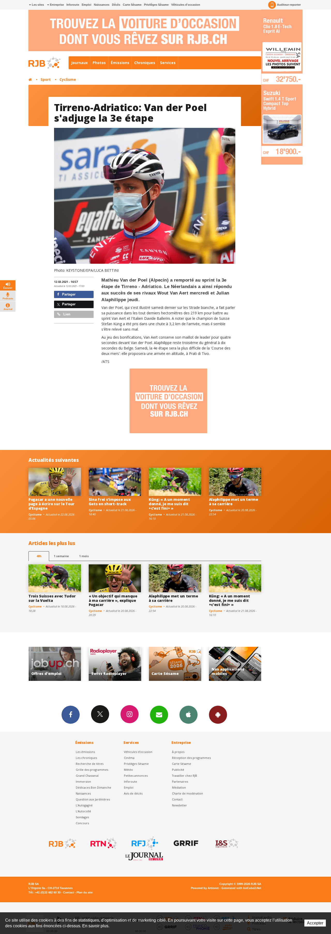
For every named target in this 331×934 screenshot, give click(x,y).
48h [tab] (38, 556)
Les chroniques (86, 757)
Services (168, 62)
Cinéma (129, 757)
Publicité (178, 769)
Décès (116, 4)
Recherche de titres (89, 763)
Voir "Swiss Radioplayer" (54, 664)
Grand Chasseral (87, 775)
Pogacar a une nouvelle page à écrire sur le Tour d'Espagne (51, 504)
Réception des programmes (191, 757)
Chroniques (144, 62)
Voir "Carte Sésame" (115, 664)
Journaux (79, 62)
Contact (177, 799)
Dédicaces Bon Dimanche (93, 787)
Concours (82, 823)
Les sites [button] (37, 4)
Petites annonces (136, 775)
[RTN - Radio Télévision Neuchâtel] (103, 843)
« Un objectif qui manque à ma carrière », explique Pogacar (113, 600)
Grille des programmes (92, 769)
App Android (218, 715)
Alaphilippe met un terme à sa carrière (233, 501)
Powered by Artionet (205, 888)
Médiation (179, 787)
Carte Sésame (132, 4)
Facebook (71, 715)
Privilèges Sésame (156, 4)
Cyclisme (67, 79)
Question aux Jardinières (93, 799)
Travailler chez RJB (184, 775)
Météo (128, 769)
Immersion (83, 781)
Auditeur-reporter (289, 4)
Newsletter (179, 805)
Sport (46, 79)
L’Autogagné (84, 805)
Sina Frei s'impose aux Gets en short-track (110, 501)
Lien (66, 314)
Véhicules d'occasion (185, 4)
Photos (99, 62)
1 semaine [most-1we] (61, 556)
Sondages (82, 817)
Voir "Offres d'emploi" (235, 664)
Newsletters (159, 715)
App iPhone (188, 715)
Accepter (315, 923)
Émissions (120, 62)
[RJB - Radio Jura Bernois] (62, 843)
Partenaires (180, 781)
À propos (178, 751)
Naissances (101, 4)
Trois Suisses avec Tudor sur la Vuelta (52, 598)
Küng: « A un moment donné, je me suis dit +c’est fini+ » (169, 504)
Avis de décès (133, 793)
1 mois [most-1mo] (84, 556)
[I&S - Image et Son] (226, 843)
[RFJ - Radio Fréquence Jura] (144, 843)
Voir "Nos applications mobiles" (175, 664)
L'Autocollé (83, 811)
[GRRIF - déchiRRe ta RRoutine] (185, 843)
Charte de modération (187, 793)
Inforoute (72, 4)
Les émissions (85, 751)
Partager (68, 294)
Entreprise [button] (56, 4)
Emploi (86, 4)
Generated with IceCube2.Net (241, 888)
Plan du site (85, 892)
